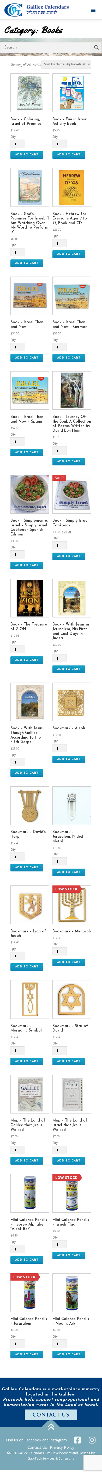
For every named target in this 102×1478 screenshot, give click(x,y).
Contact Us (37, 1447)
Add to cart (27, 154)
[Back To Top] (51, 1427)
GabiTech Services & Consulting (51, 1458)
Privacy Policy (62, 1447)
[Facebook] (77, 1440)
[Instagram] (92, 1440)
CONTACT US (51, 1415)
